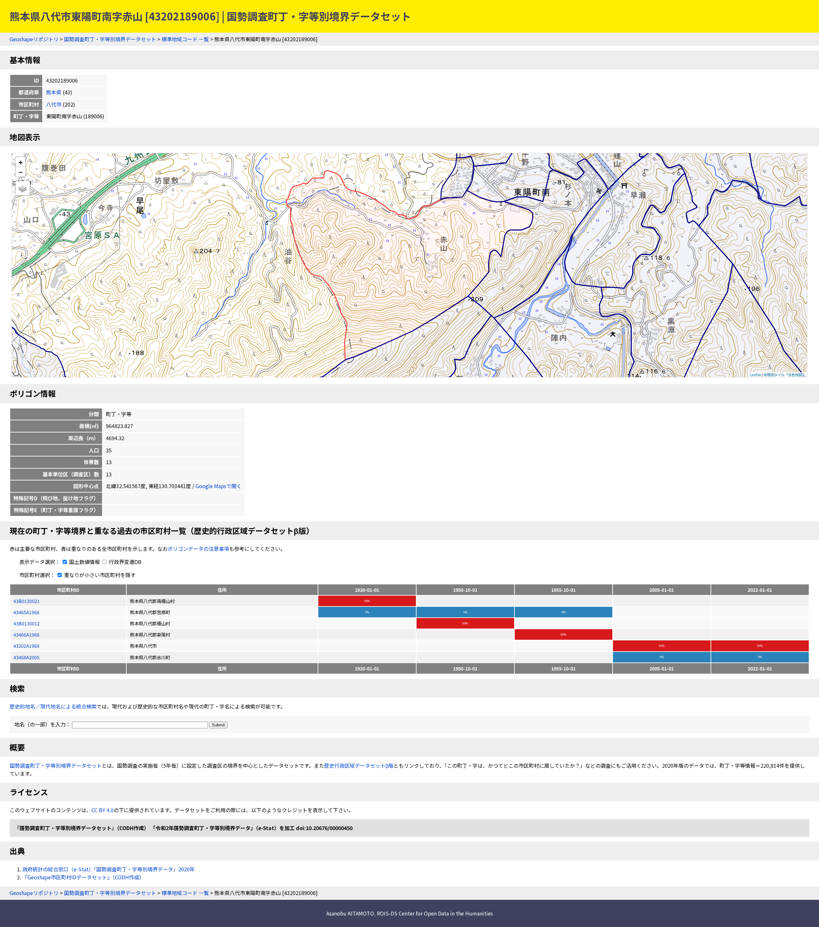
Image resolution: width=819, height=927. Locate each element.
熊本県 (53, 92)
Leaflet (755, 374)
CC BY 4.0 (102, 810)
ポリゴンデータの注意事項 (198, 548)
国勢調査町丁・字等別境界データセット (110, 39)
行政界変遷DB (124, 562)
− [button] (21, 172)
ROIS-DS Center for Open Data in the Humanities (435, 913)
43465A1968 (26, 612)
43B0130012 (26, 623)
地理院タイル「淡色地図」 (784, 374)
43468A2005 (26, 657)
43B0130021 (26, 601)
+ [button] (21, 162)
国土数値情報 (84, 562)
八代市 (53, 104)
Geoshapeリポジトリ (34, 39)
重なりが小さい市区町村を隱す (99, 575)
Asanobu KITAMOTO (350, 913)
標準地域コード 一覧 (185, 39)
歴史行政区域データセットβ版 (359, 765)
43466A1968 (26, 634)
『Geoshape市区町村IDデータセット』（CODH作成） (83, 877)
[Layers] (23, 188)
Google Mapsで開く (218, 486)
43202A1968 (26, 645)
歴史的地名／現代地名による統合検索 (53, 706)
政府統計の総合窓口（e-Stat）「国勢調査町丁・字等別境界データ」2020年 (108, 869)
